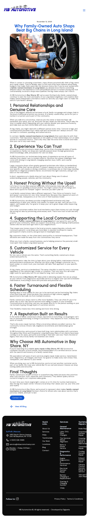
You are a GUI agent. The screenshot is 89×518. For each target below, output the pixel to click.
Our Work (46, 441)
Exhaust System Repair (82, 459)
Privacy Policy (59, 499)
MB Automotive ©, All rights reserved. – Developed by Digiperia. (44, 510)
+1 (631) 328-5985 (17, 440)
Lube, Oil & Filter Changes (64, 433)
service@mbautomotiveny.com (22, 444)
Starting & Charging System (64, 483)
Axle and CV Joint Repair (83, 475)
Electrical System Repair (63, 470)
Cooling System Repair (82, 453)
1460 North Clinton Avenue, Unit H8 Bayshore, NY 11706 (21, 435)
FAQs (44, 435)
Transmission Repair (84, 447)
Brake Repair (83, 429)
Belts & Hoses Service (63, 446)
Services (45, 432)
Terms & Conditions (75, 499)
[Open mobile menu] (84, 10)
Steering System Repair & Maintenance (84, 441)
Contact (45, 450)
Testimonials (47, 438)
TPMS (62, 488)
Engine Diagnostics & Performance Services (65, 462)
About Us (46, 429)
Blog (44, 447)
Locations (46, 444)
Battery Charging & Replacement (65, 476)
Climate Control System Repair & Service (82, 468)
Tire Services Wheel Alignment (65, 440)
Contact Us (17, 398)
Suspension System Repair (83, 433)
